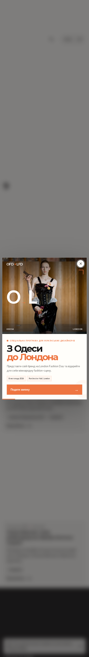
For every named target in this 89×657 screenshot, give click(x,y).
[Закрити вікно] (81, 264)
